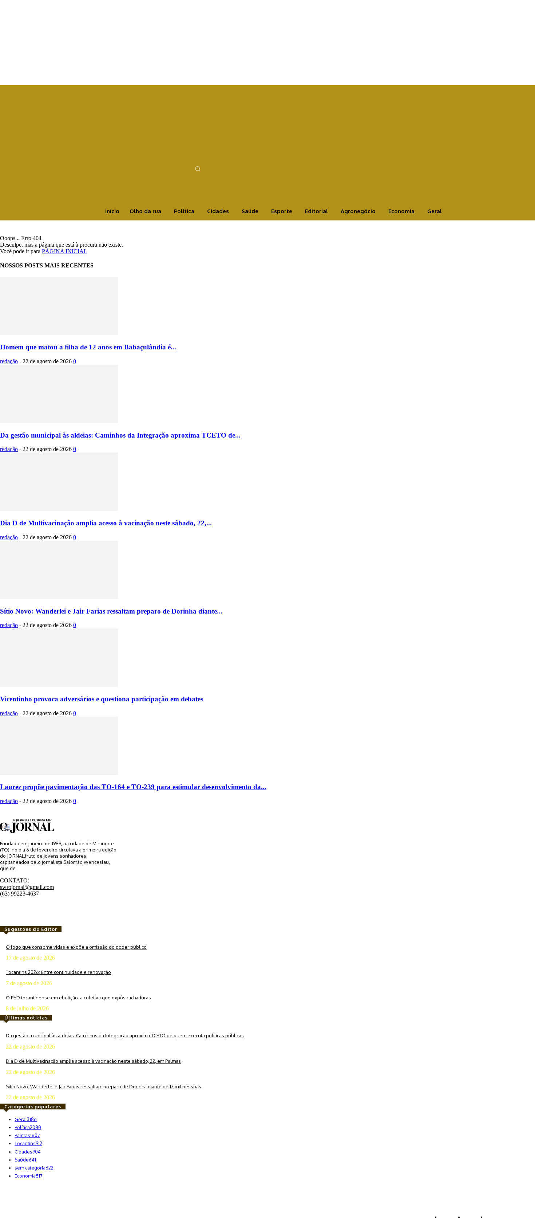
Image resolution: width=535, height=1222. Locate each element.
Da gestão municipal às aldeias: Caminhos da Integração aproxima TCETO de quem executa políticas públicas (125, 1035)
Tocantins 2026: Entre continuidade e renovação (58, 972)
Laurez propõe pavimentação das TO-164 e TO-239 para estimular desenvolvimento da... (133, 787)
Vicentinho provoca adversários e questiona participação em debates (101, 699)
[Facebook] (161, 157)
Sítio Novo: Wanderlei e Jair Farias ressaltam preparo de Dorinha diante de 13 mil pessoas (103, 1086)
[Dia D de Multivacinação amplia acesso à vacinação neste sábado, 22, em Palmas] (59, 509)
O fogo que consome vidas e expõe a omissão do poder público (76, 947)
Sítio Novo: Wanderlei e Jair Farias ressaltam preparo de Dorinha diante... (111, 611)
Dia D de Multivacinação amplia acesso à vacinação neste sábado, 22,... (106, 523)
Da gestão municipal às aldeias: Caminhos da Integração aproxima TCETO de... (120, 435)
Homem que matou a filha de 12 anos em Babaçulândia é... (88, 347)
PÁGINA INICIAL (64, 251)
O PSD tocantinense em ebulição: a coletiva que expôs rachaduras (78, 997)
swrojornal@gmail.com (27, 887)
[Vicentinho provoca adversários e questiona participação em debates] (59, 685)
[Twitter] (182, 157)
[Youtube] (192, 157)
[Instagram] (172, 157)
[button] (198, 169)
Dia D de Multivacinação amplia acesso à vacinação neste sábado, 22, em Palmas (93, 1061)
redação (9, 361)
